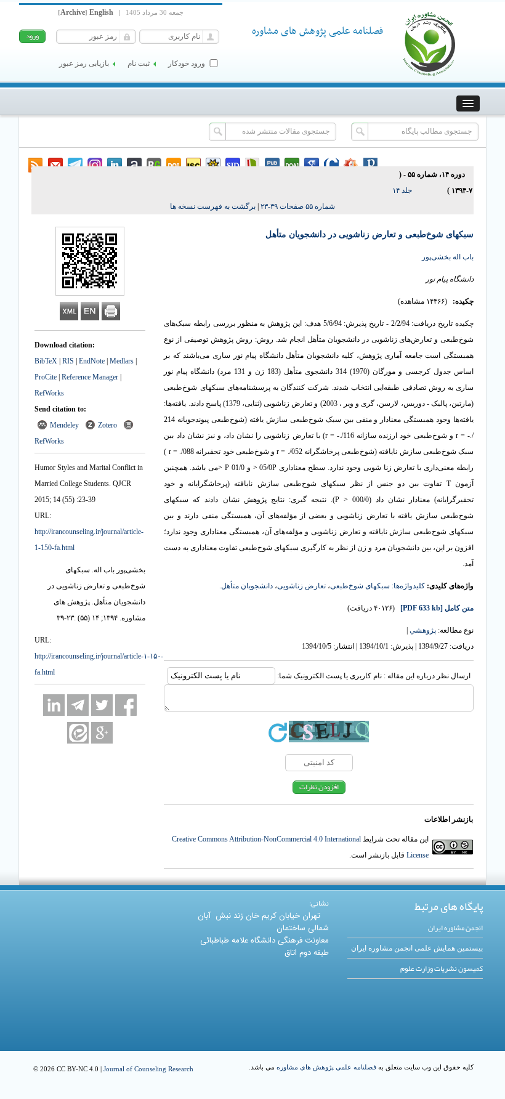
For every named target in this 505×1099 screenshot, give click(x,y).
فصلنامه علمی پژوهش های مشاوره (326, 1067)
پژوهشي (423, 630)
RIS (68, 361)
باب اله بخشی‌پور (448, 257)
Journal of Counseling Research (148, 1069)
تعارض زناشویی (301, 586)
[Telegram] (78, 705)
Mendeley (64, 425)
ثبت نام (138, 63)
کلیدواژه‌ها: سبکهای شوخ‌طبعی (377, 586)
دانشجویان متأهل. (246, 586)
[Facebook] (126, 705)
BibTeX (45, 361)
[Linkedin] (54, 705)
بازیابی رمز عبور (84, 63)
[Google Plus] (102, 733)
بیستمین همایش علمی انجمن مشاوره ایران (417, 948)
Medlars (122, 361)
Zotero (107, 425)
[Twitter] (102, 705)
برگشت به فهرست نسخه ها (213, 206)
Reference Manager (90, 377)
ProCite (45, 377)
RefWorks (49, 393)
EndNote (92, 361)
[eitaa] (78, 733)
